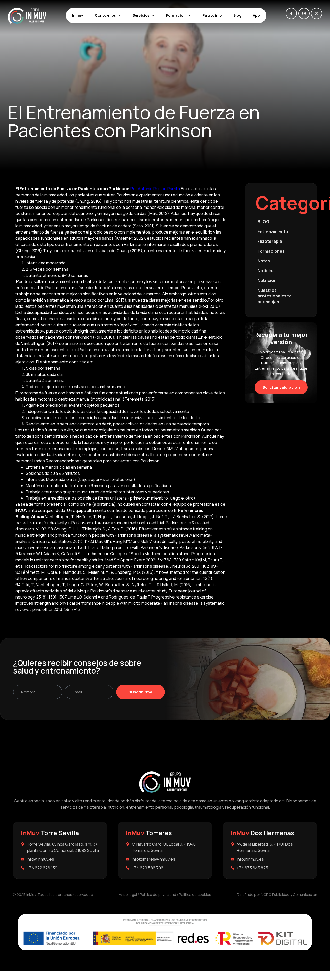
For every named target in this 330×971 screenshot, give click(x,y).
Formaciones (271, 251)
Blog (237, 15)
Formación (176, 15)
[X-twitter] (316, 13)
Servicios (141, 15)
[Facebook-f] (291, 13)
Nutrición (267, 280)
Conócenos (105, 15)
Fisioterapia (270, 241)
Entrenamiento (273, 231)
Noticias (266, 270)
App (256, 15)
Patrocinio (212, 15)
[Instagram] (304, 13)
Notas (264, 261)
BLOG (263, 222)
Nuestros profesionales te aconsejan (275, 295)
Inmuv (77, 15)
